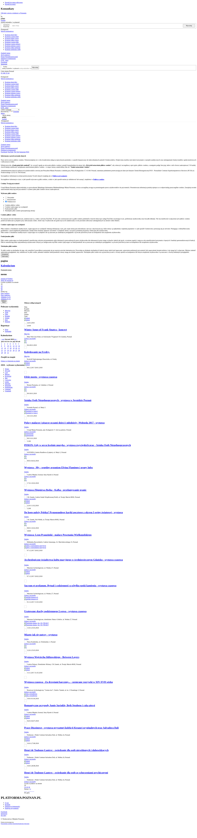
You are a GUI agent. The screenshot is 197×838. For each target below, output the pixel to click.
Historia (7, 322)
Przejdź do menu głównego (14, 2)
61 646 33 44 (5, 73)
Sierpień (7, 384)
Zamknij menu (5, 53)
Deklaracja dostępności (12, 806)
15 (2, 348)
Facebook (4, 62)
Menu (3, 113)
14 (19, 346)
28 (19, 350)
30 (5, 353)
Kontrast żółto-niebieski (12, 48)
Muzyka (7, 310)
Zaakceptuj (5, 256)
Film (6, 314)
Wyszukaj (189, 25)
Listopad (8, 389)
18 (10, 348)
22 (2, 350)
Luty (6, 372)
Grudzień (8, 391)
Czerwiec (8, 380)
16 (5, 348)
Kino (6, 329)
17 (8, 348)
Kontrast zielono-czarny (12, 46)
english (3, 20)
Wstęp (7, 369)
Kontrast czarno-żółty (12, 42)
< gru (2, 339)
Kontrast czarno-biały (12, 37)
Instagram (4, 64)
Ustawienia (5, 254)
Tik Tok (16, 152)
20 (16, 348)
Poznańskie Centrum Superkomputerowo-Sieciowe (15, 823)
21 (19, 348)
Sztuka (7, 318)
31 (8, 353)
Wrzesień (8, 385)
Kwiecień (8, 376)
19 (13, 348)
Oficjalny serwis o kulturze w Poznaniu (13, 13)
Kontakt (7, 805)
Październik (9, 387)
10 (8, 346)
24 (8, 350)
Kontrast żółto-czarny (12, 40)
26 (13, 350)
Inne (6, 320)
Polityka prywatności (12, 808)
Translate (16, 111)
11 (10, 346)
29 (2, 353)
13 (16, 346)
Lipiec (7, 382)
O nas (7, 803)
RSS (27, 152)
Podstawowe (11, 202)
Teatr (6, 312)
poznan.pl (4, 279)
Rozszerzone (11, 199)
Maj (6, 378)
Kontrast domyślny (11, 35)
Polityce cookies (98, 179)
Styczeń (7, 371)
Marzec (7, 374)
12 (13, 346)
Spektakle (8, 331)
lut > (15, 339)
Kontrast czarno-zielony (12, 44)
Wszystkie (10, 197)
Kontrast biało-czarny (12, 38)
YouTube (10, 152)
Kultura (10, 279)
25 (10, 350)
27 (16, 350)
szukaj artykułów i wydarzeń (10, 68)
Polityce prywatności (60, 176)
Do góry (27, 793)
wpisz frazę (8, 25)
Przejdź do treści (10, 4)
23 (5, 350)
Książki (7, 316)
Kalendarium (8, 265)
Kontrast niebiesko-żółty (13, 49)
